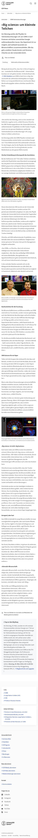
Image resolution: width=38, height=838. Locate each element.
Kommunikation (7, 784)
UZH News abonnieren (9, 771)
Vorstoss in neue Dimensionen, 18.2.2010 (16, 712)
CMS (6, 698)
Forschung (5, 62)
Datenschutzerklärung (25, 835)
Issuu (6, 812)
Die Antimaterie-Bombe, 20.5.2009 (14, 715)
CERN (6, 693)
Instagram (7, 798)
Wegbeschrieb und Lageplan (25, 669)
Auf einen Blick (7, 739)
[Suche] (31, 3)
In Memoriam (6, 757)
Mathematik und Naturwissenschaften (20, 62)
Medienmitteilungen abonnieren (11, 774)
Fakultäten (6, 742)
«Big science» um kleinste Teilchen (23, 13)
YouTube (7, 809)
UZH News (4, 8)
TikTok (6, 805)
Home (2, 13)
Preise (4, 751)
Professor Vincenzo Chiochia (12, 701)
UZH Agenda (6, 745)
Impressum (4, 835)
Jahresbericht (6, 748)
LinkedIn (7, 795)
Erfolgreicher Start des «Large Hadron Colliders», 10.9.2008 (18, 718)
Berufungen (6, 754)
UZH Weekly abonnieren (9, 768)
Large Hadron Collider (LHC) (12, 695)
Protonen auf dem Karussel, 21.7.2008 (15, 722)
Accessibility (15, 835)
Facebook (7, 802)
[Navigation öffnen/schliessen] (35, 3)
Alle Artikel (9, 13)
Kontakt (10, 835)
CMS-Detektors (8, 76)
